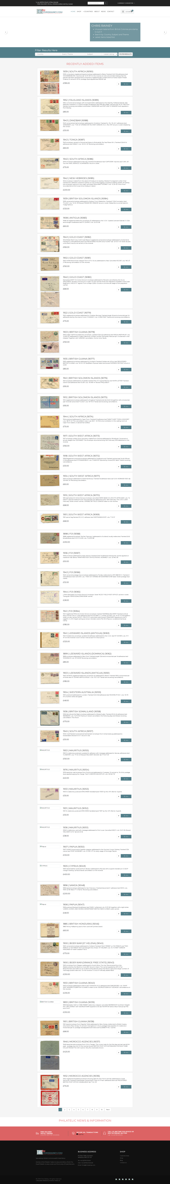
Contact (110, 11)
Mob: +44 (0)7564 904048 (85, 1162)
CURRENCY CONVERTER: (126, 3)
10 (102, 1109)
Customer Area (124, 1155)
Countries (88, 11)
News (103, 11)
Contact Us (123, 1162)
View (127, 84)
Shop (79, 11)
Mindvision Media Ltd (54, 1180)
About (97, 11)
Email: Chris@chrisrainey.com (86, 1165)
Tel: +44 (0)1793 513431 (84, 1160)
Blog (121, 1160)
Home (73, 11)
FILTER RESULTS (126, 54)
